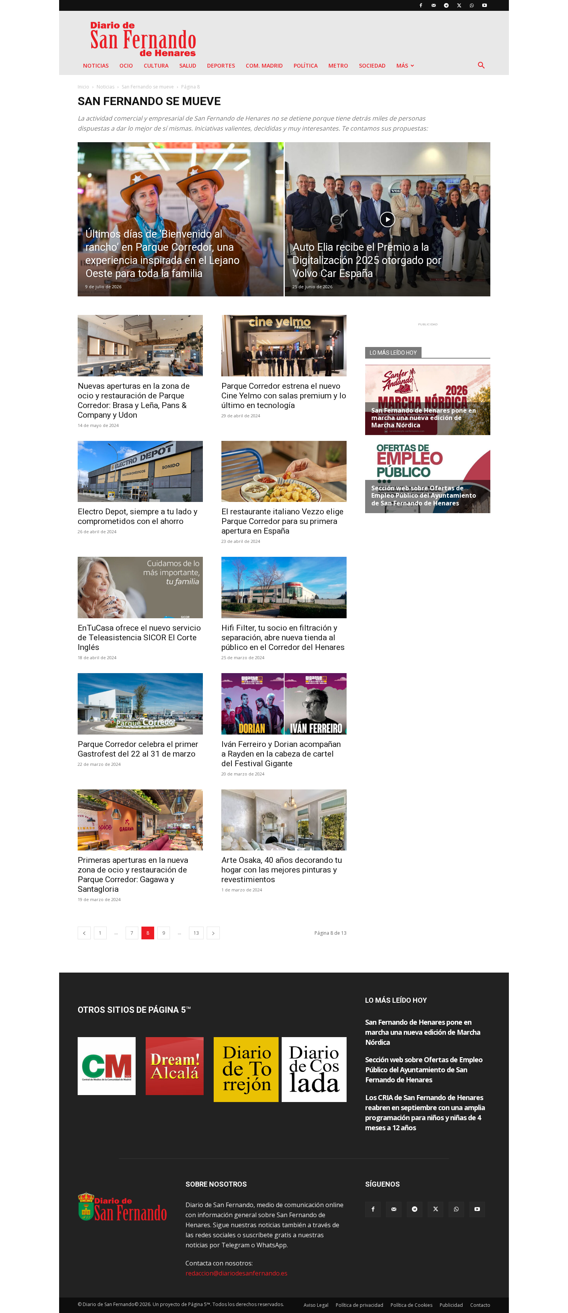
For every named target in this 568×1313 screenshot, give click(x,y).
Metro (338, 65)
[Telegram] (446, 5)
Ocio (126, 65)
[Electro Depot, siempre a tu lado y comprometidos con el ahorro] (140, 471)
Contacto (480, 1305)
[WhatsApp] (472, 5)
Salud (187, 65)
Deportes (221, 65)
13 (196, 933)
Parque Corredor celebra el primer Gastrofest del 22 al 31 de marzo (138, 749)
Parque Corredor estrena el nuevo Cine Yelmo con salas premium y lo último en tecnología (283, 395)
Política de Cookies (411, 1305)
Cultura (156, 65)
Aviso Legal (316, 1305)
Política (306, 65)
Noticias (96, 65)
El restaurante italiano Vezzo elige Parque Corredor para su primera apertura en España (282, 521)
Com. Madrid (264, 65)
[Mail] (433, 5)
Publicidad (451, 1305)
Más (402, 65)
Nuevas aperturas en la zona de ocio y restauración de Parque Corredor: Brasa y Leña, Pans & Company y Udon (134, 400)
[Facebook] (421, 5)
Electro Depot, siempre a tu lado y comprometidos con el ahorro (137, 516)
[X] (459, 5)
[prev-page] (84, 933)
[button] (481, 66)
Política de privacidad (359, 1305)
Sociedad (372, 65)
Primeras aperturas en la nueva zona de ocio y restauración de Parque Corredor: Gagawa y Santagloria (133, 874)
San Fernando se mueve (148, 86)
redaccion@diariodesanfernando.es (236, 1273)
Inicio (83, 86)
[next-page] (213, 933)
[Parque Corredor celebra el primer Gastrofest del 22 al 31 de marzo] (140, 704)
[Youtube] (484, 5)
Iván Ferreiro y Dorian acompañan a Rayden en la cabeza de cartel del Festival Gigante (281, 754)
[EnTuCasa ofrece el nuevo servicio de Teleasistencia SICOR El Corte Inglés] (140, 587)
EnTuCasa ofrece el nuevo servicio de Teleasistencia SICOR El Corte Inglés (139, 637)
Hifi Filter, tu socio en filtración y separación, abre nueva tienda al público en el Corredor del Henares (283, 637)
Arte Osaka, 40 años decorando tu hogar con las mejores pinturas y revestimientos (281, 869)
